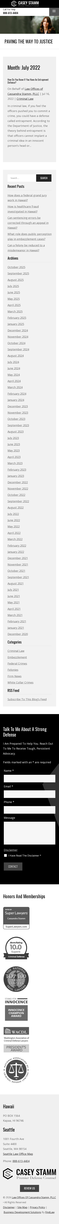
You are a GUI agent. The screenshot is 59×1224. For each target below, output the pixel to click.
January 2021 (16, 628)
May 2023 (14, 450)
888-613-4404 (10, 13)
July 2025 (13, 286)
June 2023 (14, 444)
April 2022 (14, 533)
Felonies (13, 670)
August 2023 (16, 431)
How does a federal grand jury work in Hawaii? (27, 197)
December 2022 (18, 482)
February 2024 (17, 393)
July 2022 (13, 514)
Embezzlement (17, 657)
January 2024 (16, 400)
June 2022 (14, 520)
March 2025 (15, 311)
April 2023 (14, 457)
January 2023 (16, 476)
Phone (9, 802)
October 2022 (16, 495)
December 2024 (18, 330)
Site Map (22, 1207)
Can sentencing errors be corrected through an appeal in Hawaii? (28, 223)
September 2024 (18, 349)
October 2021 (16, 571)
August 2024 (16, 355)
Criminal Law (25, 99)
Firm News (14, 676)
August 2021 (16, 583)
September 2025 (18, 273)
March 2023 (15, 463)
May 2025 (14, 299)
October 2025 (16, 267)
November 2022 (18, 488)
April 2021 (14, 609)
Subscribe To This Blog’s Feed (27, 699)
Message (9, 818)
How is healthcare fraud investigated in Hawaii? (23, 209)
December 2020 (18, 634)
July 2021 (13, 590)
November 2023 (18, 412)
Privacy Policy (37, 1207)
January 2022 (16, 552)
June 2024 (14, 368)
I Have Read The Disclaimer (24, 855)
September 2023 (18, 425)
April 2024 (14, 381)
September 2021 (18, 577)
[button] (54, 11)
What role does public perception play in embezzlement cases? (30, 236)
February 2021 (17, 621)
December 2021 (18, 558)
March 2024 (15, 387)
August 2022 (16, 507)
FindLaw (49, 1212)
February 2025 (17, 318)
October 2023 (16, 419)
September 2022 (18, 501)
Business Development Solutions (22, 1212)
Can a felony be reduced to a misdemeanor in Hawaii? (26, 247)
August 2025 (16, 280)
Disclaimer (11, 850)
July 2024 (13, 362)
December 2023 (18, 406)
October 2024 (16, 343)
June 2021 (14, 596)
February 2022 (17, 545)
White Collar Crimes (20, 682)
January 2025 (16, 324)
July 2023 (13, 438)
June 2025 (14, 292)
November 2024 (18, 336)
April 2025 (14, 305)
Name (9, 770)
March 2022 (15, 539)
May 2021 (14, 602)
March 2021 (15, 615)
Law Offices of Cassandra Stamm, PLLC (34, 1197)
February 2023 (17, 469)
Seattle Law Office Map (18, 1154)
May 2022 (14, 526)
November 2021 (18, 564)
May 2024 (14, 375)
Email (8, 786)
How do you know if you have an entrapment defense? (28, 81)
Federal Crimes (17, 663)
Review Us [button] (29, 1188)
